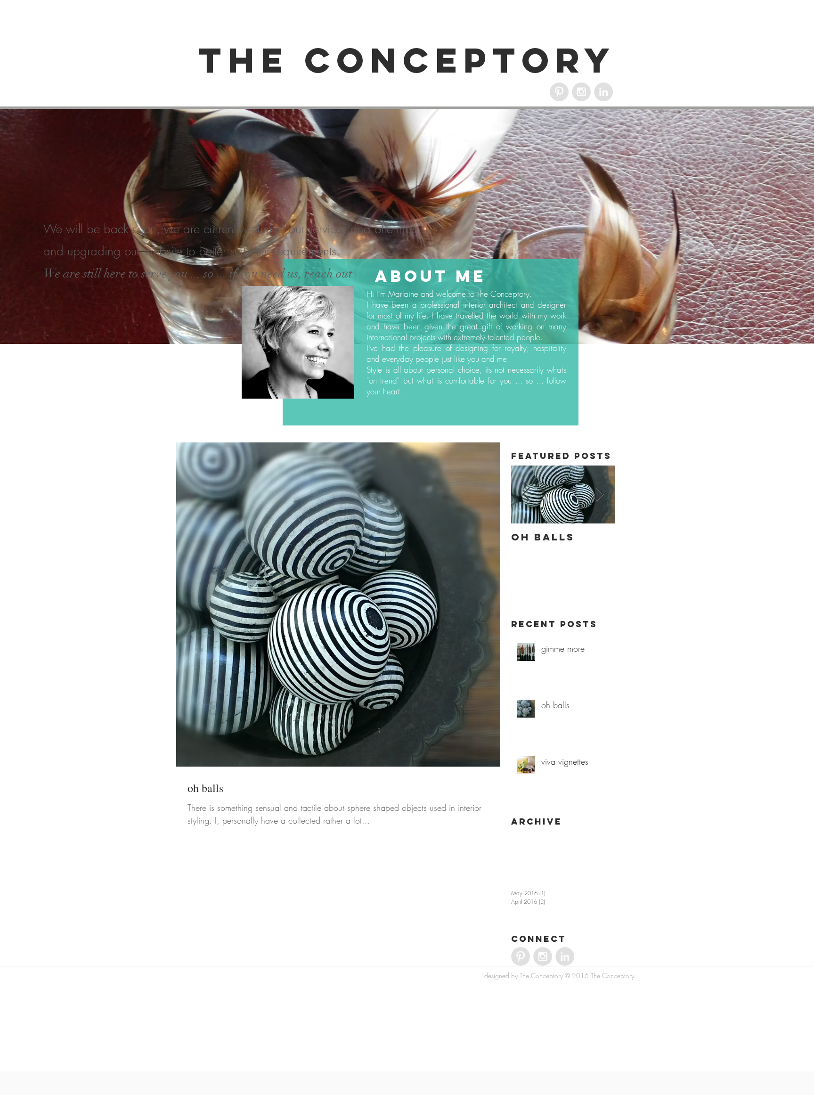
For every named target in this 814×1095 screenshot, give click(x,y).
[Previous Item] (526, 495)
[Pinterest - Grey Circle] (559, 91)
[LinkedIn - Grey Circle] (603, 91)
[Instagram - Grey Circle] (581, 91)
